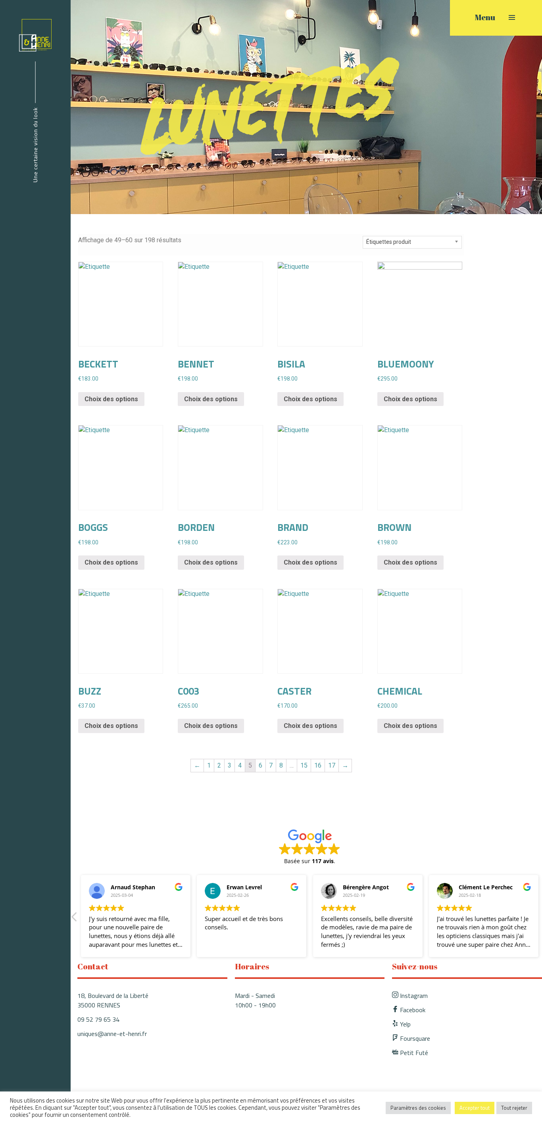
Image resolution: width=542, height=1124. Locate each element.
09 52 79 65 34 (98, 1019)
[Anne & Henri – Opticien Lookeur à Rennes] (35, 34)
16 (317, 765)
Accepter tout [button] (474, 1108)
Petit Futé (413, 1052)
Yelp (404, 1024)
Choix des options (111, 399)
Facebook (411, 1010)
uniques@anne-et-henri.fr (112, 1033)
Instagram (413, 995)
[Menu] (512, 17)
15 (304, 765)
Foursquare (414, 1038)
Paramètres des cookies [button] (418, 1108)
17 (331, 765)
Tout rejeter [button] (514, 1108)
